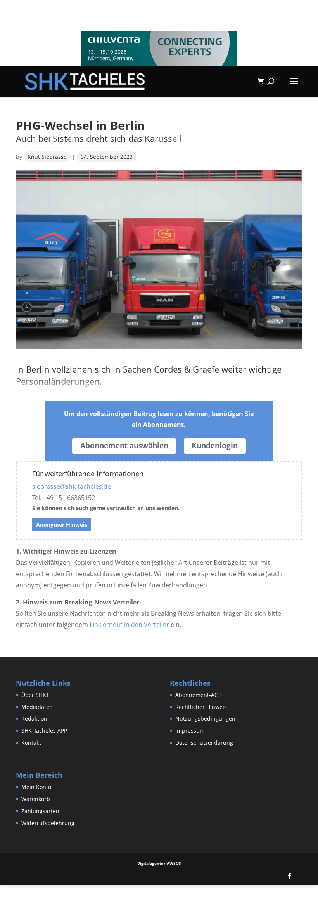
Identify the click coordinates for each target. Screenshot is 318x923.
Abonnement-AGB (198, 694)
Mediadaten (37, 707)
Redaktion (34, 718)
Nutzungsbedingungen (205, 718)
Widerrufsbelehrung (47, 823)
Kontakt (31, 742)
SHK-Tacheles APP (44, 730)
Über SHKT (35, 694)
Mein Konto (36, 787)
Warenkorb (35, 799)
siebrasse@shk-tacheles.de (71, 486)
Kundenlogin (215, 446)
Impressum (190, 730)
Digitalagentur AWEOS (159, 863)
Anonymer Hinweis (61, 524)
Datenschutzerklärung (204, 742)
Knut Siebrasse (47, 156)
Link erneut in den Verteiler (129, 624)
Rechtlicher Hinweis (201, 707)
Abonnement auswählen (124, 446)
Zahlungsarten (40, 811)
